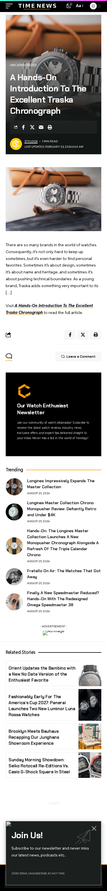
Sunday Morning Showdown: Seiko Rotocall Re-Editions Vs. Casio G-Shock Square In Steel (39, 766)
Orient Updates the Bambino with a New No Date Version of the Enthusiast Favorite (42, 674)
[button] (10, 6)
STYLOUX (31, 141)
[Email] (41, 127)
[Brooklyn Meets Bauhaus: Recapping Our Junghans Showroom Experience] (89, 736)
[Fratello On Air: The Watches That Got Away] (14, 576)
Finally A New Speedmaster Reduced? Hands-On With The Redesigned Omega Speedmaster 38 (63, 598)
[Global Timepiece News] (36, 6)
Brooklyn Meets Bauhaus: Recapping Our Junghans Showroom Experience (34, 737)
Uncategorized (23, 65)
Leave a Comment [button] (81, 356)
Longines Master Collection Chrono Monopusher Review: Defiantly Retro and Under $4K (61, 508)
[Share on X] (32, 127)
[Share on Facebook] (23, 127)
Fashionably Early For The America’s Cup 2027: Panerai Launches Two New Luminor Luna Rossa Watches (42, 706)
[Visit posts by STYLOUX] (16, 144)
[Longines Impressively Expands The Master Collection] (14, 486)
